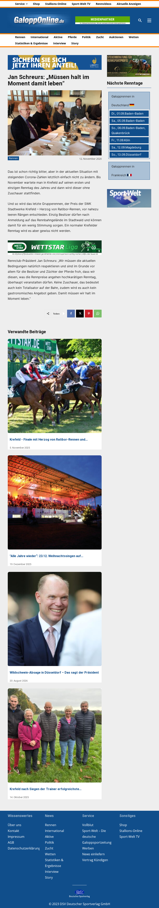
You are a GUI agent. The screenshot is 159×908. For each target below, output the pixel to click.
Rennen (13, 158)
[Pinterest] (89, 313)
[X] (80, 313)
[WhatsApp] (98, 313)
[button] (140, 20)
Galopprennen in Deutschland (122, 101)
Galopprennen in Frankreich (122, 171)
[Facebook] (71, 313)
